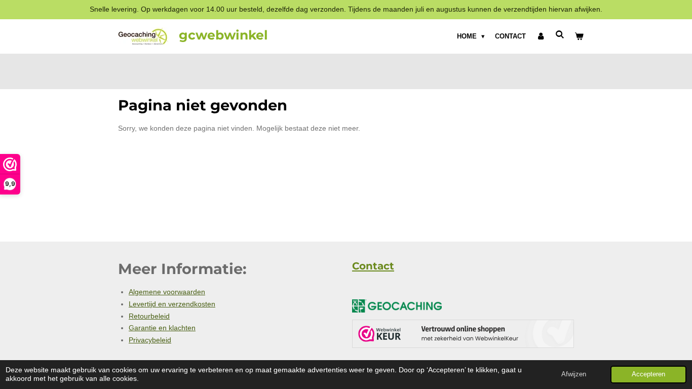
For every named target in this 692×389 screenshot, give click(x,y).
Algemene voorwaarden (167, 292)
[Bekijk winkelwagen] (579, 36)
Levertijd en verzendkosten (172, 304)
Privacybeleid (150, 340)
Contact (373, 266)
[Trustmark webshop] (463, 336)
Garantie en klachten (162, 328)
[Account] (540, 36)
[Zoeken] (560, 35)
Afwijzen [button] (573, 374)
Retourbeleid (149, 316)
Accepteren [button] (648, 374)
